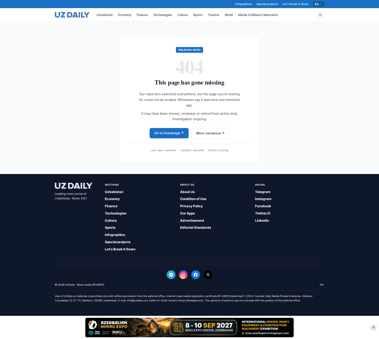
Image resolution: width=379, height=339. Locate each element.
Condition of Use (193, 199)
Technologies (162, 15)
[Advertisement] (189, 327)
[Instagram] (183, 274)
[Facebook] (195, 274)
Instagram (263, 199)
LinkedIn (262, 220)
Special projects (267, 4)
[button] (320, 15)
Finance (142, 15)
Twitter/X (262, 213)
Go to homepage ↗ (169, 133)
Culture (182, 15)
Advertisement (192, 220)
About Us (187, 192)
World (229, 15)
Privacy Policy (191, 206)
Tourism (213, 15)
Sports (198, 15)
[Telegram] (171, 274)
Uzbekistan (105, 15)
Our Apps (187, 213)
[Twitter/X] (208, 274)
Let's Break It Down (295, 4)
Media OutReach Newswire (258, 15)
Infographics (243, 4)
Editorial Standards (195, 227)
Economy (124, 15)
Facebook (263, 206)
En (317, 4)
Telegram (262, 192)
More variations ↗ (210, 133)
